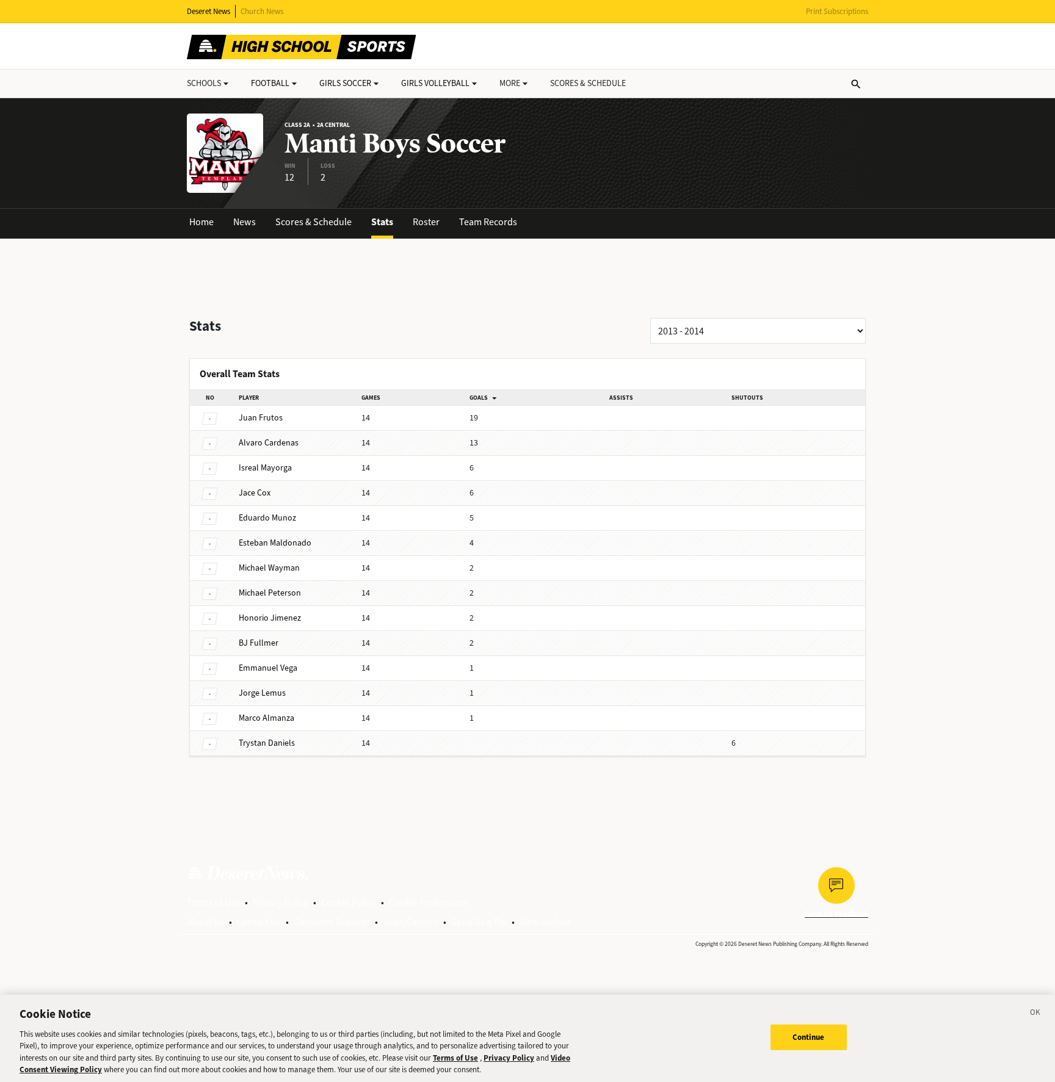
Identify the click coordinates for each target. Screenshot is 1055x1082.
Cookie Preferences (429, 902)
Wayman (269, 568)
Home (201, 221)
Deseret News (208, 11)
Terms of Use (213, 902)
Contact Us (259, 921)
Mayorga (265, 468)
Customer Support (332, 921)
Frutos (261, 418)
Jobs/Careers (410, 921)
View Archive (545, 921)
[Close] (1035, 1014)
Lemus (262, 693)
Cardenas (269, 443)
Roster (426, 221)
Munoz (267, 518)
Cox (254, 493)
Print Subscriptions (837, 11)
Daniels (267, 743)
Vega (268, 668)
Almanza (266, 718)
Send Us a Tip (479, 921)
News (244, 221)
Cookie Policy (348, 902)
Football (270, 83)
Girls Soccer (345, 83)
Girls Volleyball (435, 83)
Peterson (270, 593)
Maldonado (275, 543)
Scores (588, 83)
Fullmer (258, 643)
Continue (808, 1037)
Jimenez (270, 618)
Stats (382, 221)
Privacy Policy (280, 902)
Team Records (488, 221)
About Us (205, 921)
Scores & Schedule (313, 221)
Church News (262, 11)
